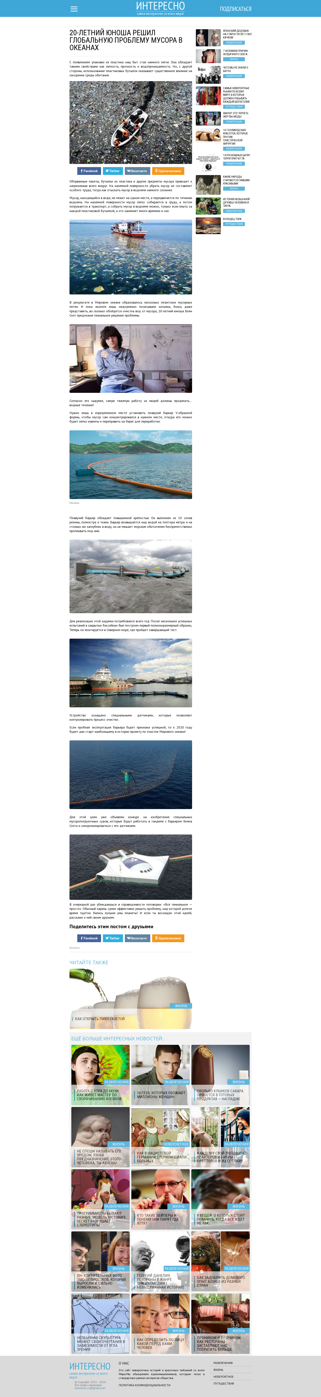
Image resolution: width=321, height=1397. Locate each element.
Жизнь (218, 1369)
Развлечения (223, 1362)
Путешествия (223, 1383)
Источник (74, 947)
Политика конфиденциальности (144, 1385)
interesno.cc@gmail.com (90, 1388)
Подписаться (236, 9)
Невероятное (223, 1376)
